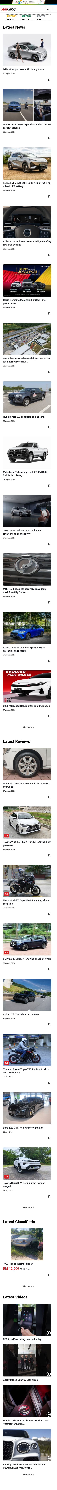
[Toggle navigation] (54, 9)
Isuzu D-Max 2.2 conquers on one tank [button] (24, 416)
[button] (28, 727)
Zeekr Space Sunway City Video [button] (20, 1379)
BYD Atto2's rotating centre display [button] (22, 1339)
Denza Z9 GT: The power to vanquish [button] (23, 1127)
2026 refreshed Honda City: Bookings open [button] (26, 706)
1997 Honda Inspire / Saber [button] (18, 1263)
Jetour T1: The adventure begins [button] (21, 1014)
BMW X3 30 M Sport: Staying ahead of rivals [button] (27, 958)
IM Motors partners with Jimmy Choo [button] (23, 69)
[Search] (47, 9)
